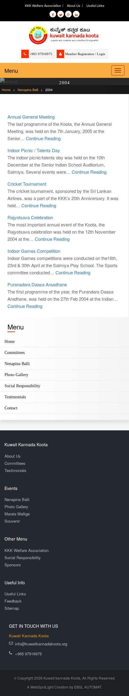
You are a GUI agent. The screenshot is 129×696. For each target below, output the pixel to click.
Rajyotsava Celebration (30, 217)
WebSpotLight (41, 686)
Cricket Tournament (27, 184)
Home (9, 341)
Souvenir (12, 521)
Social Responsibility (22, 386)
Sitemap (11, 608)
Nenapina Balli (17, 363)
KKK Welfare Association (43, 5)
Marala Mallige (17, 514)
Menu (11, 70)
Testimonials (15, 397)
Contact (10, 408)
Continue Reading (43, 138)
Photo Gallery (16, 375)
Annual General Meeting (31, 117)
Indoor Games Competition (34, 251)
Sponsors (12, 565)
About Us (73, 5)
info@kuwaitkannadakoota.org (41, 644)
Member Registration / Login (85, 54)
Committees (14, 352)
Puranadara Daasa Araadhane (37, 284)
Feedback (13, 601)
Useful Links (95, 5)
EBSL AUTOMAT (87, 686)
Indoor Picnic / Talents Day (34, 150)
